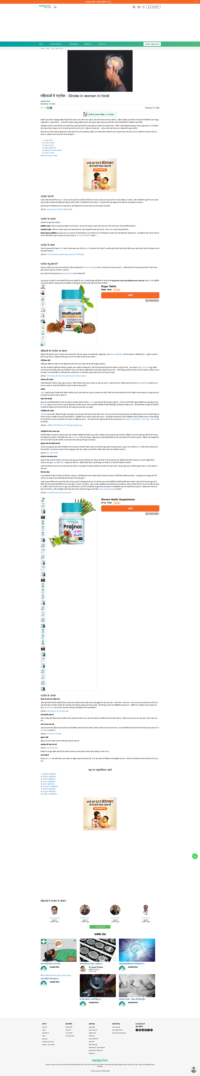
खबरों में (44, 1030)
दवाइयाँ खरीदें (92, 1027)
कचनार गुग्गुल (145, 419)
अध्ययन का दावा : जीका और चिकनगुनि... (132, 999)
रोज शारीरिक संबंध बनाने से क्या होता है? (59, 492)
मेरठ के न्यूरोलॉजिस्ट (49, 784)
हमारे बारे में (44, 1027)
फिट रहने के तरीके (52, 453)
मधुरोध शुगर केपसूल (68, 273)
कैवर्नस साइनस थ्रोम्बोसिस (83, 235)
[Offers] (134, 7)
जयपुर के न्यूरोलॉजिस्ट (49, 791)
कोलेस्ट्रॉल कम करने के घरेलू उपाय (57, 711)
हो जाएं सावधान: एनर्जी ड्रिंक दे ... (91, 999)
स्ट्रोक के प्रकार (49, 143)
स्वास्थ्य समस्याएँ (55, 44)
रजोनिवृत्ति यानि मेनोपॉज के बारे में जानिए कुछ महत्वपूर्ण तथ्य (64, 425)
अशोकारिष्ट (127, 419)
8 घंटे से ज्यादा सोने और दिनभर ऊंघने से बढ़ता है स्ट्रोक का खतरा (66, 376)
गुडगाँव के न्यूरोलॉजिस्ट (49, 774)
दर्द (89, 402)
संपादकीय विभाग (45, 101)
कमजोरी (87, 248)
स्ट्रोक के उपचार (49, 153)
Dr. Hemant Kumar (84, 918)
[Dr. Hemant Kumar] (85, 910)
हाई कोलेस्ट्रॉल (49, 707)
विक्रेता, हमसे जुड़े (93, 1044)
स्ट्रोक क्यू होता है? (50, 148)
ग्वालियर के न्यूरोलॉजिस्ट (50, 794)
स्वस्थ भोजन (75, 437)
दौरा (62, 200)
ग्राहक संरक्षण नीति (70, 1036)
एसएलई (45, 404)
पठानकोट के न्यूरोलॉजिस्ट (50, 786)
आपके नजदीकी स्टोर (93, 1039)
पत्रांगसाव (154, 419)
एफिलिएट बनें (92, 1053)
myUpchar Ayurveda (48, 1042)
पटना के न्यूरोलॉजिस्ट (49, 781)
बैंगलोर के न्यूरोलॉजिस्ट (49, 776)
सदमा (55, 462)
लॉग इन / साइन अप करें (152, 44)
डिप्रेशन (62, 462)
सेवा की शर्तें (68, 1030)
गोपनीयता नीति (69, 1027)
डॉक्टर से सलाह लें (100, 927)
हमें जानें (44, 1024)
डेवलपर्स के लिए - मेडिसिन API (96, 1050)
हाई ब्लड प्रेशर (87, 267)
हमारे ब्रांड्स (73, 44)
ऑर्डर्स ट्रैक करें (92, 1033)
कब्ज (139, 447)
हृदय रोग (48, 758)
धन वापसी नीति (69, 1033)
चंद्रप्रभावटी (136, 419)
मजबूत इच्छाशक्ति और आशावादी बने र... (132, 963)
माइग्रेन (43, 392)
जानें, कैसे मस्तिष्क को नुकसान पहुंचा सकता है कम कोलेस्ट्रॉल (65, 254)
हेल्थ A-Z (102, 44)
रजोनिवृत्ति (44, 414)
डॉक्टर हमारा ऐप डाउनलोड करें (119, 1033)
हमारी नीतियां (69, 1024)
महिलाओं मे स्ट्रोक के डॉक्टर (49, 155)
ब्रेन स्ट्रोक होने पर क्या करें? (51, 963)
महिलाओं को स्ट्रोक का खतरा (53, 150)
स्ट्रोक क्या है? (48, 140)
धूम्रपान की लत (142, 367)
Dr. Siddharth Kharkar (54, 918)
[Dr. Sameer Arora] (145, 910)
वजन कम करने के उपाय (54, 734)
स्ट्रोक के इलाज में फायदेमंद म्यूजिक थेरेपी (59, 209)
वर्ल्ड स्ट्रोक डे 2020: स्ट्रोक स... (91, 963)
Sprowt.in (45, 1039)
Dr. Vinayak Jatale (115, 918)
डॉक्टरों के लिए (116, 1024)
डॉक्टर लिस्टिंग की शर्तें (117, 1030)
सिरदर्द (62, 248)
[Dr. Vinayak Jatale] (115, 910)
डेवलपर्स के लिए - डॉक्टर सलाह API (97, 1047)
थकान (92, 402)
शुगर (95, 267)
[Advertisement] (100, 25)
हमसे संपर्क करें (45, 1033)
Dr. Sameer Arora (145, 918)
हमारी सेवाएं (92, 1024)
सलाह (41, 44)
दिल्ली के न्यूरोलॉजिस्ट (49, 789)
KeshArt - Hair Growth (48, 1044)
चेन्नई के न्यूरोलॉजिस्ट (49, 779)
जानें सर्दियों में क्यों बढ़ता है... (50, 978)
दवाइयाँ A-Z (87, 44)
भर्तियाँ (43, 1036)
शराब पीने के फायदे (52, 748)
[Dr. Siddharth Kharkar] (54, 910)
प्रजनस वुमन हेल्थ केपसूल (106, 489)
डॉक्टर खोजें (91, 1042)
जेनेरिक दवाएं (92, 1036)
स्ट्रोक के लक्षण (49, 145)
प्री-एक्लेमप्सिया (142, 383)
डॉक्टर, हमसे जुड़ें (116, 1027)
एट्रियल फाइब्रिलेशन (116, 354)
